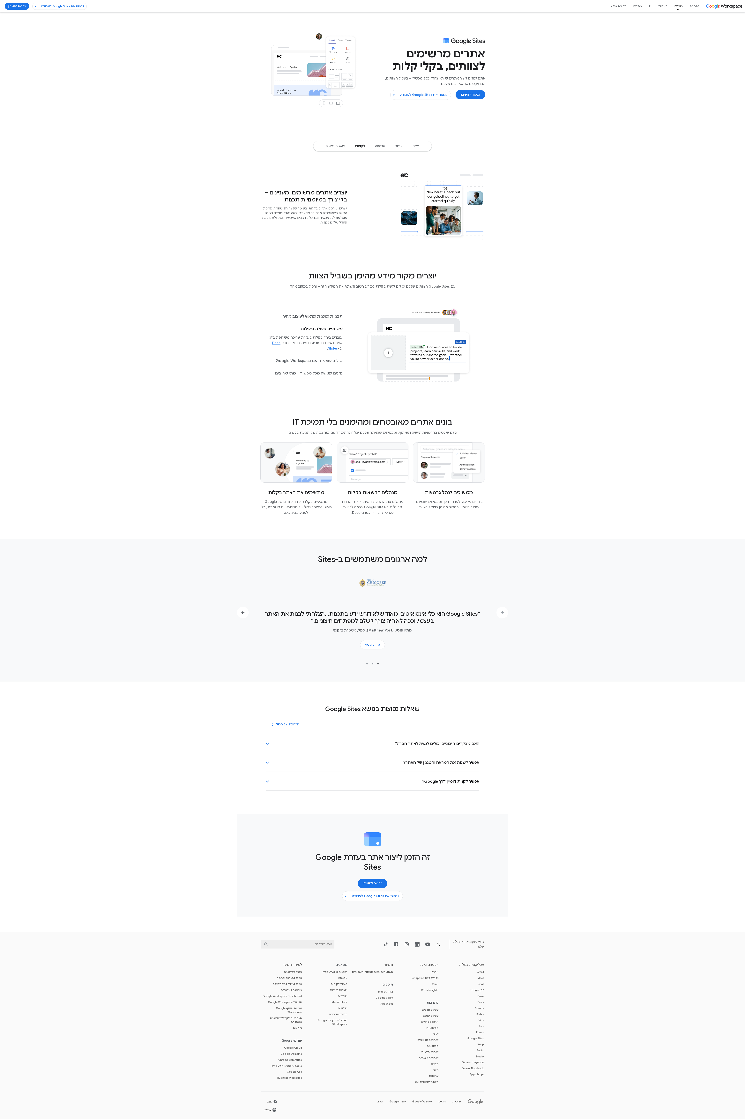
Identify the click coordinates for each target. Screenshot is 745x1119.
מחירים (637, 6)
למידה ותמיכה (292, 965)
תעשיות (662, 6)
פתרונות (694, 6)
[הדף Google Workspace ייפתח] (724, 6)
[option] (416, 146)
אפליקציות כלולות (471, 965)
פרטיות (456, 1101)
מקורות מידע (618, 6)
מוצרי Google (398, 1101)
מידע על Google (422, 1101)
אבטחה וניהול (429, 965)
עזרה (380, 1101)
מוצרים (678, 6)
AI (650, 6)
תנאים (442, 1101)
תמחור (388, 965)
